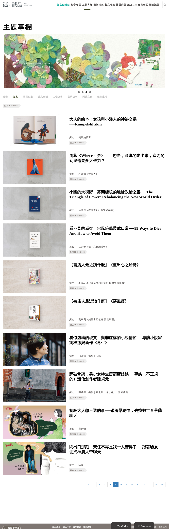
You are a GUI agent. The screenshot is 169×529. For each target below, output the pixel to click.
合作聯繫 (132, 527)
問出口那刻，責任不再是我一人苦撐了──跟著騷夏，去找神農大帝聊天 (115, 449)
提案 (15, 96)
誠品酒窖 (87, 527)
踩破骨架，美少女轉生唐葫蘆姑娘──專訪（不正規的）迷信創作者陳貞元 (113, 376)
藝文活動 (110, 4)
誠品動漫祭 (63, 4)
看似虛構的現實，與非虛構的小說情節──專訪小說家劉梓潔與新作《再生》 (115, 340)
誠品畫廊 (77, 527)
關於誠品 (154, 4)
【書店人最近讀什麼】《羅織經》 (99, 301)
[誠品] (17, 4)
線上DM (132, 4)
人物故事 (58, 96)
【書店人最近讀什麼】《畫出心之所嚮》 (105, 265)
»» (162, 484)
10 (143, 484)
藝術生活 (102, 96)
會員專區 (143, 4)
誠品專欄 (43, 96)
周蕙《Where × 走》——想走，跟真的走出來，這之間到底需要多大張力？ (116, 158)
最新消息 (99, 4)
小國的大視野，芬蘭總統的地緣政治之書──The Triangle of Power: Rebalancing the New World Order (115, 194)
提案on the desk (11, 105)
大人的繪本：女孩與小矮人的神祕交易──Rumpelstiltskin (103, 121)
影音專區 (76, 4)
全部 (5, 96)
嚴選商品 (121, 4)
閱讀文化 (87, 96)
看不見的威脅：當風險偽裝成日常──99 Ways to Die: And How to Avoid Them (115, 231)
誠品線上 (56, 527)
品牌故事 (73, 96)
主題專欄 (87, 4)
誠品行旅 (67, 527)
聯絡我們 (163, 527)
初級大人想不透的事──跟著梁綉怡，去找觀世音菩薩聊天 (115, 413)
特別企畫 (28, 96)
